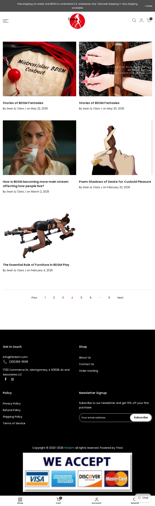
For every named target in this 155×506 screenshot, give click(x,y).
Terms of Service (14, 423)
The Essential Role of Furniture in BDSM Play (36, 265)
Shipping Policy (12, 417)
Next (120, 298)
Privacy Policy (12, 403)
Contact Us (86, 364)
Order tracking (88, 371)
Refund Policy (12, 410)
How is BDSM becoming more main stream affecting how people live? (35, 184)
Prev (34, 298)
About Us (85, 357)
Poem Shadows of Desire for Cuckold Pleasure (115, 182)
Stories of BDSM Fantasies (23, 103)
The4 (119, 448)
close (8, 6)
